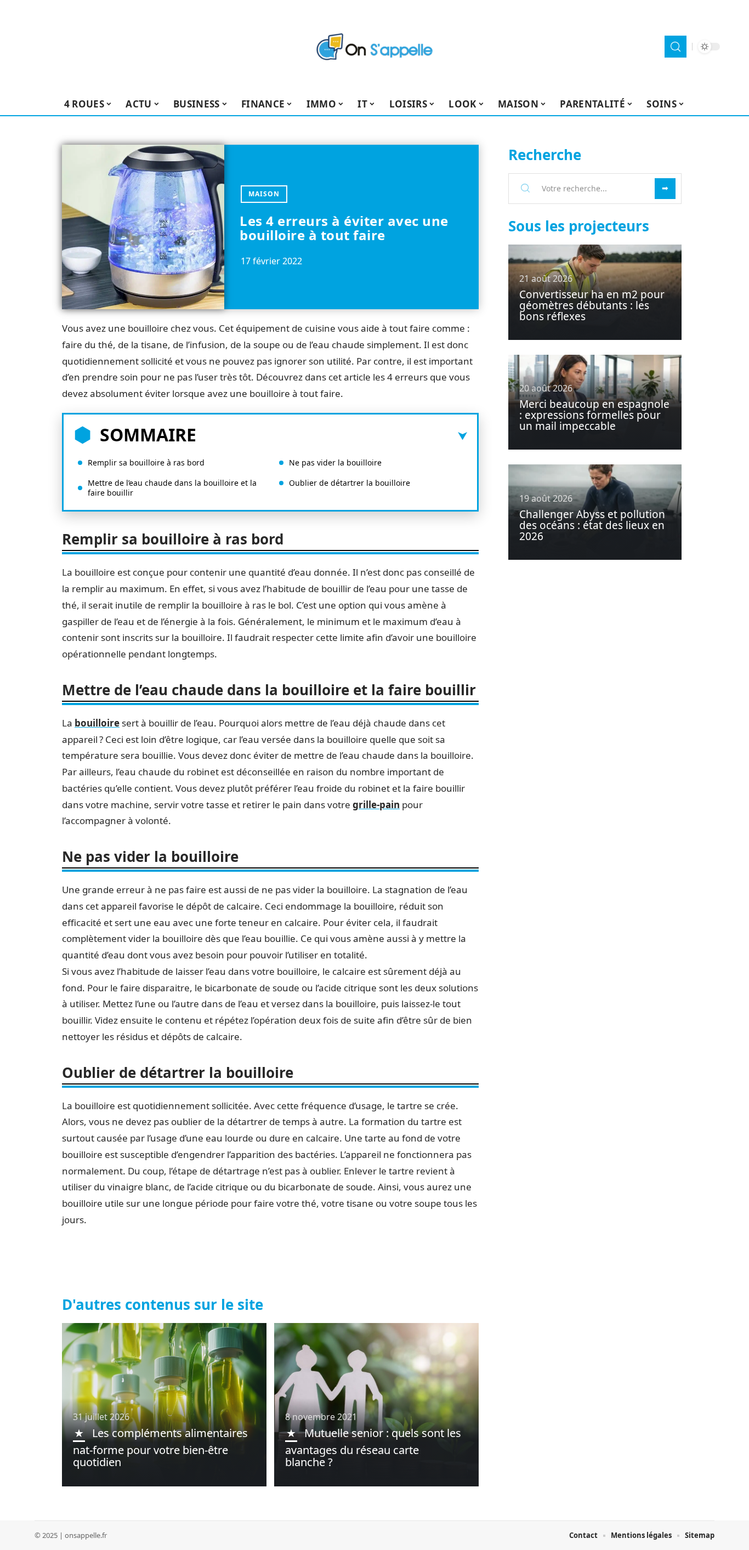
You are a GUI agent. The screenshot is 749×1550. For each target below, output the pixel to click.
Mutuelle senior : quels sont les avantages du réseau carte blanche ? (373, 1447)
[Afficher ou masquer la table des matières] (331, 436)
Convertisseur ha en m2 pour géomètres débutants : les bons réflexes (592, 305)
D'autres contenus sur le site (162, 1304)
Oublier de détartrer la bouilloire (349, 483)
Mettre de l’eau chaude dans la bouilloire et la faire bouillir (172, 488)
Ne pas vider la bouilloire (335, 462)
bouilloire (97, 723)
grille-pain (376, 804)
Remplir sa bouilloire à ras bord (146, 462)
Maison (264, 193)
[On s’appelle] (374, 47)
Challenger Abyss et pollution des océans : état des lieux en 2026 (592, 525)
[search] (675, 47)
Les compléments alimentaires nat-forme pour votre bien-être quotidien (160, 1447)
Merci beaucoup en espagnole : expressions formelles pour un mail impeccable (594, 415)
